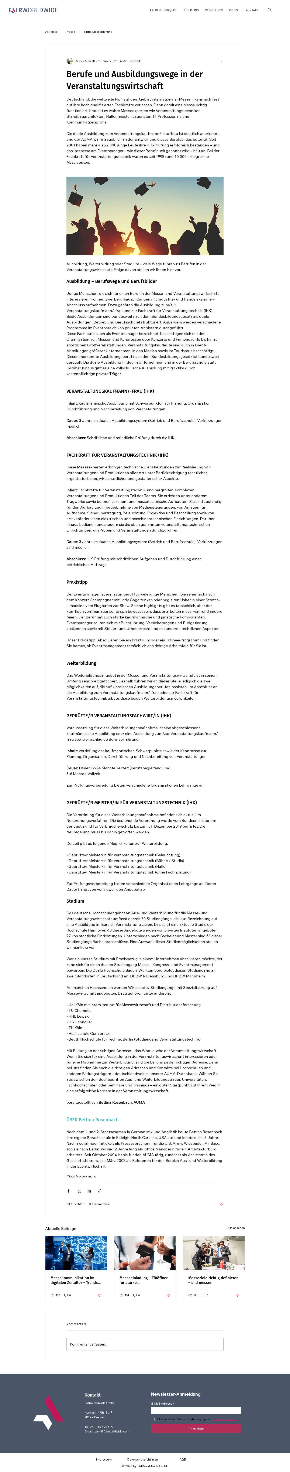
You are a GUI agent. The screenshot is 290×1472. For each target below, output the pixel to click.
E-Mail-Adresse (162, 1403)
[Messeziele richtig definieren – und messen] (214, 1253)
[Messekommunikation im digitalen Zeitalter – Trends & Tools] (76, 1253)
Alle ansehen (236, 1228)
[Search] (269, 10)
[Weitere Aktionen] (221, 61)
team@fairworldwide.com (111, 1431)
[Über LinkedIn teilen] (89, 1191)
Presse (70, 32)
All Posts (51, 32)
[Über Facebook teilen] (68, 1191)
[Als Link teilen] (100, 1191)
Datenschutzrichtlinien (142, 1459)
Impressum (104, 1459)
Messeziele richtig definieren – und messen (213, 1280)
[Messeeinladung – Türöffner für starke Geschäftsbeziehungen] (145, 1253)
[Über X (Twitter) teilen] (79, 1191)
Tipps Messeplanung (98, 32)
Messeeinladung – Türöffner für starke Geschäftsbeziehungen (144, 1280)
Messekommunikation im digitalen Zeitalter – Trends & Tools (74, 1280)
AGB (183, 1459)
